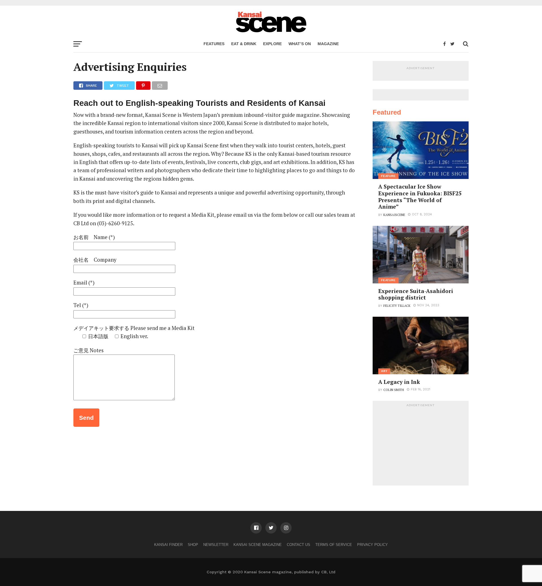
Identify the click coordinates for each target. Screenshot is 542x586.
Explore (272, 43)
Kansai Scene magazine (257, 545)
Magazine (328, 43)
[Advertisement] (420, 444)
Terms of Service (333, 545)
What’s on (300, 43)
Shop (193, 545)
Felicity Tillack (396, 305)
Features (214, 43)
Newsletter (215, 545)
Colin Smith (393, 390)
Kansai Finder (168, 545)
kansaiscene (394, 215)
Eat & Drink (243, 43)
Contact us (298, 545)
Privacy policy (372, 545)
